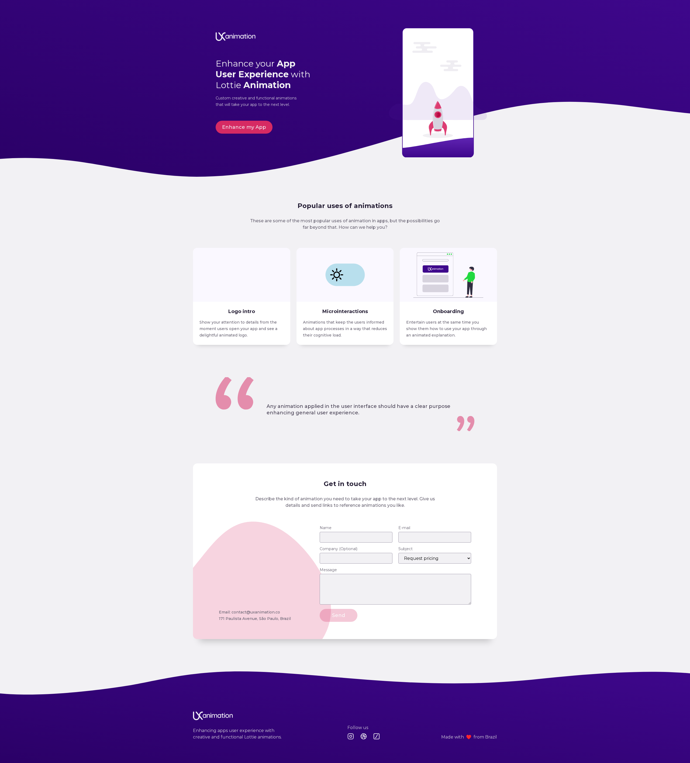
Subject (405, 549)
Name (326, 528)
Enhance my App (244, 127)
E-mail (404, 528)
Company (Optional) (338, 549)
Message (328, 570)
